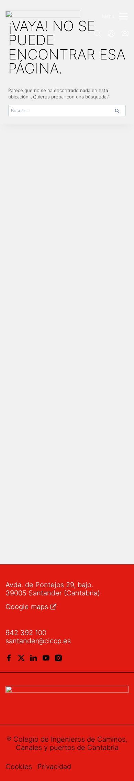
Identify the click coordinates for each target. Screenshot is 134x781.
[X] (21, 658)
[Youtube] (46, 658)
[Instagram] (58, 658)
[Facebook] (8, 658)
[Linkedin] (33, 658)
